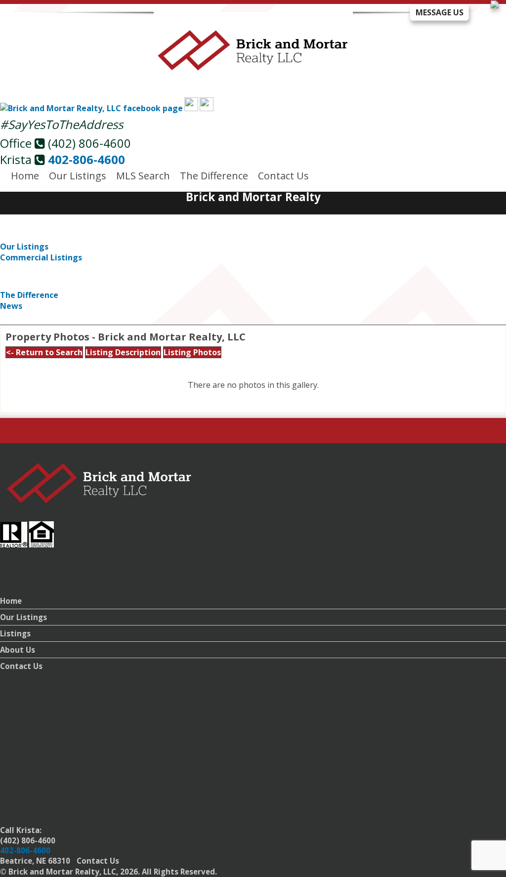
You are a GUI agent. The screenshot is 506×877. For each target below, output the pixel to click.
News (11, 305)
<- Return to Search (44, 352)
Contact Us (283, 175)
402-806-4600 (86, 159)
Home (25, 175)
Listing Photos (192, 352)
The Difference (214, 175)
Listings (15, 633)
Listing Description (123, 352)
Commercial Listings (41, 257)
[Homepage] (253, 65)
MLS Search (143, 175)
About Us (17, 650)
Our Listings (77, 175)
